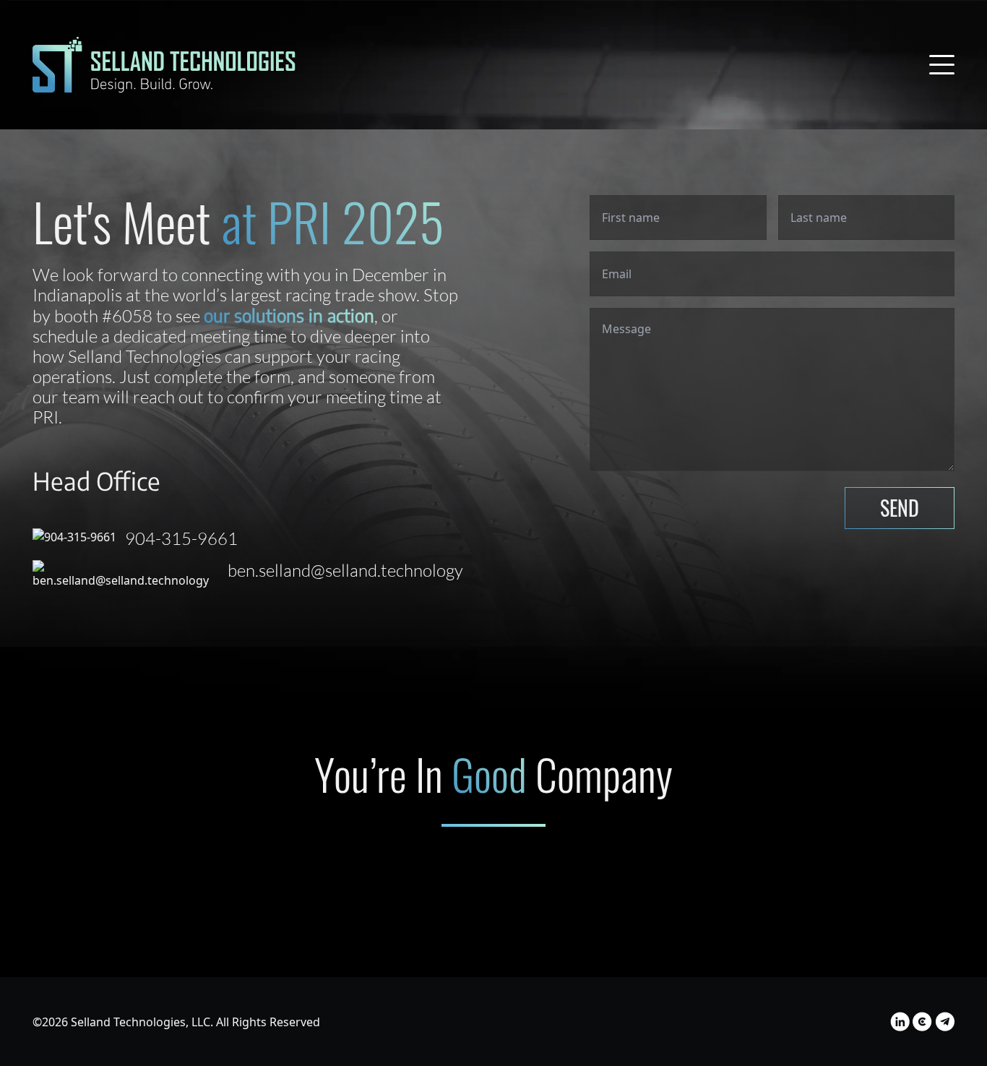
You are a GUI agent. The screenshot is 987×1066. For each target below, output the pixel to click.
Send (899, 508)
